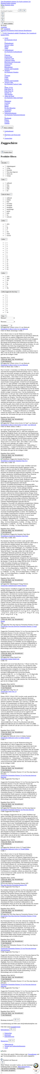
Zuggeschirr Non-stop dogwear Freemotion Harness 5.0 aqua (19, 626)
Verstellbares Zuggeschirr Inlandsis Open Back (14, 536)
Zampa (9, 176)
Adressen (21, 30)
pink (8, 189)
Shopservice (4, 1041)
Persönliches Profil (12, 30)
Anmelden (4, 27)
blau (8, 185)
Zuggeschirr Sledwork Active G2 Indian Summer (15, 738)
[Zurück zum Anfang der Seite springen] (2, 1062)
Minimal (8, 318)
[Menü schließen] (5, 74)
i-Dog (8, 168)
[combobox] (9, 11)
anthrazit (9, 183)
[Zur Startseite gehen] (7, 5)
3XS (8, 278)
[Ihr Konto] (2, 19)
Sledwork (9, 174)
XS (8, 232)
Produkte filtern (8, 152)
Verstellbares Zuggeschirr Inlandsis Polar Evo (14, 461)
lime (8, 202)
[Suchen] (20, 10)
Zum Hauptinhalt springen (9, 1)
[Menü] (2, 7)
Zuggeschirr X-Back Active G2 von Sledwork (14, 329)
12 (7, 263)
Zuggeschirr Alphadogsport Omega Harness (14, 585)
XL (8, 288)
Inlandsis (9, 170)
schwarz (9, 217)
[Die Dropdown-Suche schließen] (24, 10)
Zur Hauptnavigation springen (16, 2)
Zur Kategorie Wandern (11, 72)
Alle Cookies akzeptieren (8, 1070)
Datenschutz (8, 1033)
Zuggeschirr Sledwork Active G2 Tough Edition (15, 849)
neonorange (10, 209)
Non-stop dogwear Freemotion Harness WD (14, 885)
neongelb (9, 205)
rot (7, 190)
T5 (7, 269)
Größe (3, 220)
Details (3, 621)
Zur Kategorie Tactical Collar (13, 84)
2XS (8, 276)
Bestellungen (28, 30)
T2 (7, 267)
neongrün (9, 207)
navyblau (9, 203)
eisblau (9, 200)
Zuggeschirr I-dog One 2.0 (8, 691)
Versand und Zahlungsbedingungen (14, 1046)
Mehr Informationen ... (24, 1066)
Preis (3, 316)
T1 (7, 265)
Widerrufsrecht (8, 1044)
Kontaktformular (15, 1027)
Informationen (5, 1030)
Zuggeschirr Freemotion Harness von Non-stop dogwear (17, 809)
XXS (8, 233)
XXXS (9, 235)
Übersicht (4, 30)
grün (8, 187)
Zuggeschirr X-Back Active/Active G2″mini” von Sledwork (18, 425)
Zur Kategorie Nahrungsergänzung (14, 115)
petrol (8, 211)
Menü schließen (8, 23)
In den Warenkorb (6, 361)
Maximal (8, 321)
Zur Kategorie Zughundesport (13, 52)
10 (7, 260)
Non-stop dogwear (12, 172)
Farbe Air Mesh (5, 194)
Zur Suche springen (22, 1)
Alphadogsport (11, 166)
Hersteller (4, 163)
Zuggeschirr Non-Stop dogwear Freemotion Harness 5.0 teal (18, 916)
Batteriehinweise (9, 1036)
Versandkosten (32, 1054)
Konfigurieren (20, 1068)
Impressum (7, 1035)
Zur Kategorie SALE (10, 40)
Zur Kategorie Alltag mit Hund (13, 98)
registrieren (7, 29)
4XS (8, 224)
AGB (6, 1048)
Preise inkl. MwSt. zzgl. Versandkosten (12, 359)
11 (7, 262)
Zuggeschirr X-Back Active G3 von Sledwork (14, 365)
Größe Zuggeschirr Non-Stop (9, 291)
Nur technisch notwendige (8, 1068)
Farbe (3, 179)
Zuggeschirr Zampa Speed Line (10, 659)
